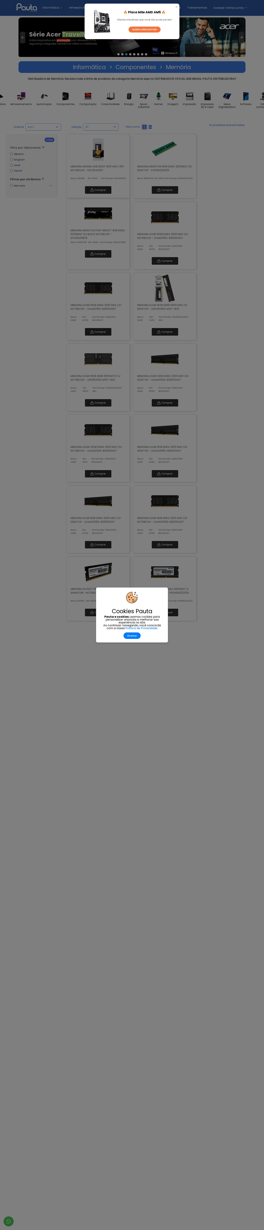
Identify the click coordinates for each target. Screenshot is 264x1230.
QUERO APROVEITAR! (144, 29)
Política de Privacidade (141, 628)
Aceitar (132, 635)
